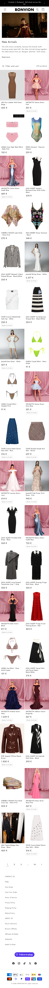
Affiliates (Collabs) (11, 934)
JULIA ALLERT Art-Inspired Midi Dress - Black (35, 757)
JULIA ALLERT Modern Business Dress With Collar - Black (36, 190)
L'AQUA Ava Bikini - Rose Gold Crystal (10, 669)
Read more (6, 57)
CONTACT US (10, 876)
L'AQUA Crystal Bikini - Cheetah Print (9, 405)
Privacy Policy (10, 903)
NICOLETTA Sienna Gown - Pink (35, 103)
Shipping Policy (10, 908)
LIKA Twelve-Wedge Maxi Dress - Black (10, 846)
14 (35, 864)
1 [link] (7, 864)
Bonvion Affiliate (11, 929)
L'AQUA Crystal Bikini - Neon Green (36, 362)
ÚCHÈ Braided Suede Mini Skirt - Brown (35, 450)
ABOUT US (9, 918)
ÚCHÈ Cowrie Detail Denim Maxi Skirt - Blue (11, 450)
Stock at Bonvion (11, 924)
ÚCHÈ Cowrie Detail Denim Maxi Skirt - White (35, 846)
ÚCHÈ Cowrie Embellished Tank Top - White (10, 318)
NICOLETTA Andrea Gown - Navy (11, 713)
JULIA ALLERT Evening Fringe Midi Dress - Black (36, 583)
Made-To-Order (10, 944)
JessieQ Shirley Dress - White (36, 274)
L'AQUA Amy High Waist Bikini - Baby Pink (12, 148)
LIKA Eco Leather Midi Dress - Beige (12, 103)
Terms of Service (11, 897)
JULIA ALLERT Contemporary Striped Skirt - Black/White (36, 318)
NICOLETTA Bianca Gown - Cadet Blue (35, 539)
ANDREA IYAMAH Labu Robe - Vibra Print (11, 234)
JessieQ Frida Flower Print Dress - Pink (35, 494)
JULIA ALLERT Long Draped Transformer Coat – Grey (11, 583)
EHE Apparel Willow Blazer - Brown (11, 757)
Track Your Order (11, 892)
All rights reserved (31, 983)
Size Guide (9, 887)
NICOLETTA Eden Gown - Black (10, 625)
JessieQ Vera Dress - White (10, 362)
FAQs (7, 882)
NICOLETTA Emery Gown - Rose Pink (35, 802)
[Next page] (41, 864)
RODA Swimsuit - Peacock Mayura (35, 148)
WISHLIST (8, 939)
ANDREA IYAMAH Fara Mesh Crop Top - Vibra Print (11, 802)
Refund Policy (10, 913)
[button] (5, 9)
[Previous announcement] (4, 3)
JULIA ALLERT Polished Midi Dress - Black (11, 539)
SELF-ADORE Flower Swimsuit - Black (36, 234)
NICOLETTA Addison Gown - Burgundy (36, 713)
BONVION (21, 983)
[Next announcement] (44, 3)
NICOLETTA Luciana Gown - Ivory (11, 494)
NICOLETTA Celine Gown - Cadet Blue (10, 189)
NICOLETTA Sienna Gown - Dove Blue (35, 405)
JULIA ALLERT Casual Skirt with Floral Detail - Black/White (35, 670)
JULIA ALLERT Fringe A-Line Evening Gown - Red (35, 625)
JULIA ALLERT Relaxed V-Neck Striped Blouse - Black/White (12, 275)
